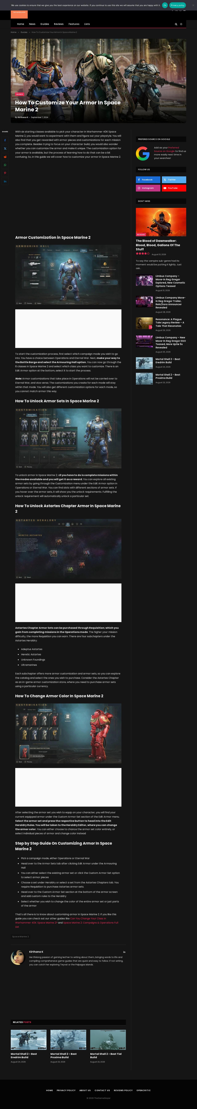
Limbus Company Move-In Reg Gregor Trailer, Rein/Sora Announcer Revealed (170, 302)
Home (20, 24)
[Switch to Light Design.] (180, 24)
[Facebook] (5, 140)
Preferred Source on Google (166, 149)
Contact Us (102, 1090)
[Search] (176, 24)
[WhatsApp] (5, 164)
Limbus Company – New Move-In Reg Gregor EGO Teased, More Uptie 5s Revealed (171, 342)
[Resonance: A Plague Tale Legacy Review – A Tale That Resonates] (144, 323)
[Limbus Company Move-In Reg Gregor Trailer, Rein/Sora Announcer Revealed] (144, 301)
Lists (87, 24)
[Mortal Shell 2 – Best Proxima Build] (68, 1040)
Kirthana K (23, 117)
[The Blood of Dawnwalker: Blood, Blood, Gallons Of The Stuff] (161, 222)
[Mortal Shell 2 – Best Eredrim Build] (28, 1040)
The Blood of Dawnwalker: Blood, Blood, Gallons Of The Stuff (158, 245)
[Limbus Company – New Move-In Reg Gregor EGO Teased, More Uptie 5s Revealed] (144, 341)
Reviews (59, 24)
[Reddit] (5, 156)
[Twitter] (5, 148)
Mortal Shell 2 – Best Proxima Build (63, 1055)
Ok (165, 5)
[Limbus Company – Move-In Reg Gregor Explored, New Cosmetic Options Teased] (144, 280)
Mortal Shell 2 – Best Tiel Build (106, 1055)
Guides (44, 24)
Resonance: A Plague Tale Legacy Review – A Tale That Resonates (170, 323)
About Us (85, 1090)
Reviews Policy (123, 1090)
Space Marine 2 (20, 936)
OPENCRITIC (144, 1090)
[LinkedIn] (5, 181)
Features (74, 24)
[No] (193, 5)
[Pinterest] (5, 173)
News (32, 24)
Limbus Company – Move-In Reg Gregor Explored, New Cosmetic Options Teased (170, 281)
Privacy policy (177, 5)
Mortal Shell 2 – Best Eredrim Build (24, 1055)
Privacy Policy (66, 1090)
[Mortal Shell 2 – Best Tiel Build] (108, 1040)
